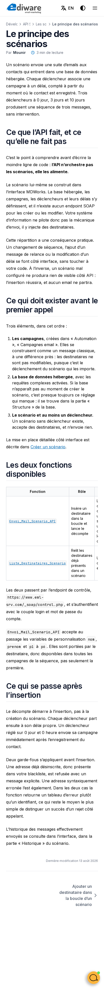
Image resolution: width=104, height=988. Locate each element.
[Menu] (95, 8)
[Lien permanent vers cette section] (72, 141)
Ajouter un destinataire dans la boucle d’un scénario (75, 895)
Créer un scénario (48, 446)
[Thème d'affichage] (83, 8)
